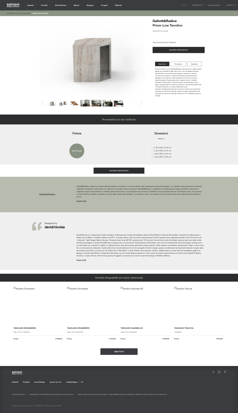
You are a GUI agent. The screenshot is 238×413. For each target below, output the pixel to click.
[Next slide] (140, 103)
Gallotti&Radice (24, 13)
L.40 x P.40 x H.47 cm (162, 151)
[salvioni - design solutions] (13, 5)
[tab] (163, 64)
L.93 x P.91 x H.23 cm (162, 157)
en (82, 382)
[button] (52, 103)
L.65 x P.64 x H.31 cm (162, 154)
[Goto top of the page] (235, 14)
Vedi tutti (119, 352)
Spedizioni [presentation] (194, 64)
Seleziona (77, 151)
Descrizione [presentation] (162, 64)
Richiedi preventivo (178, 50)
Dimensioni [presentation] (178, 64)
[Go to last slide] (44, 103)
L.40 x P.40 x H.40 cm (162, 147)
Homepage (11, 13)
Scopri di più (81, 201)
